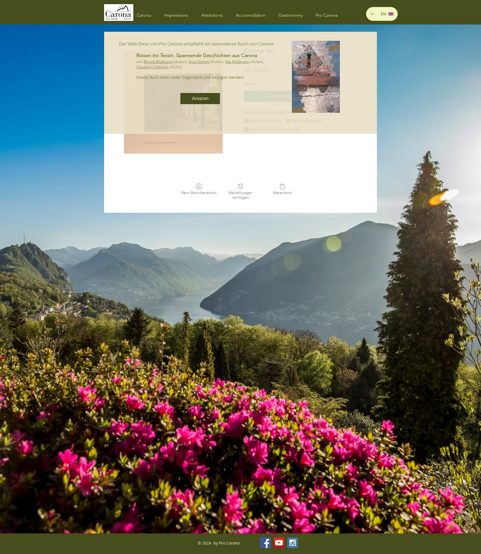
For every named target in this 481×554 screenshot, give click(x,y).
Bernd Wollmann (158, 61)
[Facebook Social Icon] (265, 542)
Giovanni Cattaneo (152, 66)
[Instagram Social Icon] (292, 542)
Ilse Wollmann (237, 61)
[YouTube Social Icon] (279, 542)
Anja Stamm (199, 61)
